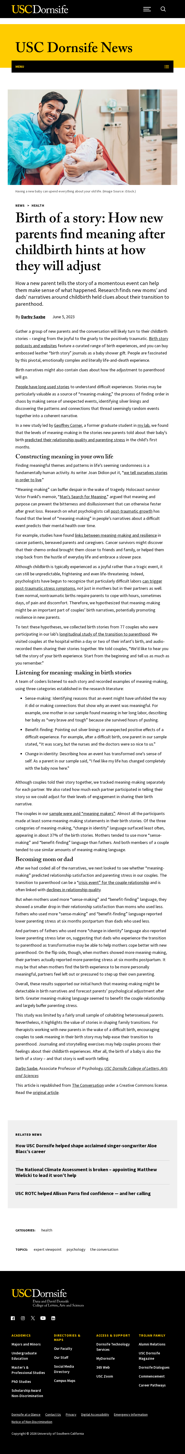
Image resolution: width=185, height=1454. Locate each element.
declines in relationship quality (73, 889)
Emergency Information (131, 1414)
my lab (143, 425)
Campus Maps (64, 1380)
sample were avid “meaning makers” (82, 813)
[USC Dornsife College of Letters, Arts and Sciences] (40, 12)
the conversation (104, 1249)
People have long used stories (42, 386)
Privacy (71, 1414)
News (20, 205)
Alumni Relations (152, 1344)
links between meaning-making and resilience (116, 535)
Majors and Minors (26, 1344)
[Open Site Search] (163, 9)
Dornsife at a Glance (26, 1414)
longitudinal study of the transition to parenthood (104, 634)
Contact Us (53, 1414)
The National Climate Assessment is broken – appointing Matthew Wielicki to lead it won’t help (86, 1172)
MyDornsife (105, 1358)
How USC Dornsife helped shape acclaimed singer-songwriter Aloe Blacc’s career (86, 1148)
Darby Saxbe (33, 316)
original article (46, 1092)
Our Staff (61, 1357)
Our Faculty (63, 1348)
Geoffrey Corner (68, 425)
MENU (19, 66)
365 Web (103, 1367)
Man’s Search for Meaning (83, 496)
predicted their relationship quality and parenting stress (75, 439)
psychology (75, 1249)
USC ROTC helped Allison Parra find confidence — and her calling (83, 1193)
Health (38, 205)
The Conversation (88, 1085)
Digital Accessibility (95, 1414)
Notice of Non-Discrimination (32, 1422)
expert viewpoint (48, 1249)
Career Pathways (152, 1385)
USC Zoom (104, 1376)
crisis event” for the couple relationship (114, 882)
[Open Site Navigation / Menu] (147, 9)
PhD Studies (21, 1381)
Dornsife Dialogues (154, 1367)
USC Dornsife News (73, 50)
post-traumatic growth (131, 511)
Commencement (152, 1376)
